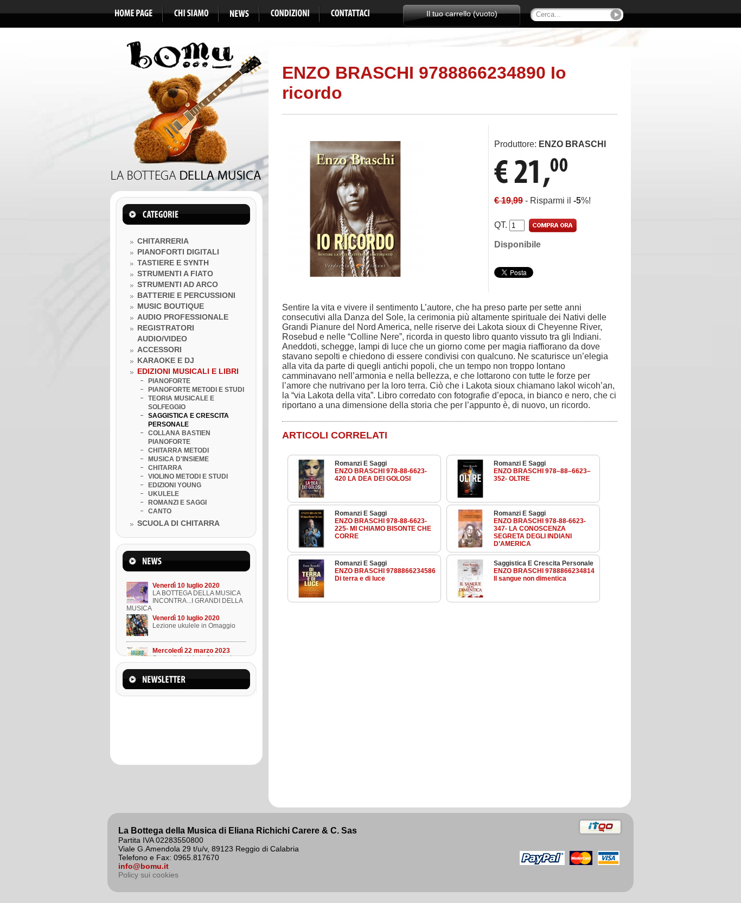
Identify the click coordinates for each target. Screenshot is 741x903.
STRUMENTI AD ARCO (177, 284)
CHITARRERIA (163, 241)
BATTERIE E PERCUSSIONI (186, 295)
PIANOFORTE (169, 381)
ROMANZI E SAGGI (177, 502)
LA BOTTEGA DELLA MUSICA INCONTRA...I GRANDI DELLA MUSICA (184, 600)
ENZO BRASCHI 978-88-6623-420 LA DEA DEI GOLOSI (381, 474)
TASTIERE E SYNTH (173, 262)
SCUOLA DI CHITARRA (178, 523)
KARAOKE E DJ (165, 360)
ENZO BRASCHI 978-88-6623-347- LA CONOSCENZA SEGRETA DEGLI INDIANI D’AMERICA (540, 532)
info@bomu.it (143, 866)
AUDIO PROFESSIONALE (182, 317)
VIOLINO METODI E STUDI (188, 476)
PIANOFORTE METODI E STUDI (196, 389)
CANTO (159, 511)
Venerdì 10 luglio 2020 (186, 585)
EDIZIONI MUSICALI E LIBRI (188, 371)
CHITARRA (165, 468)
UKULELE (163, 494)
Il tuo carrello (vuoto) (461, 13)
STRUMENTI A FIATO (175, 273)
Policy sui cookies (148, 874)
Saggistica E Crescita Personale (543, 563)
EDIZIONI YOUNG (174, 485)
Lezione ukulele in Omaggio (193, 625)
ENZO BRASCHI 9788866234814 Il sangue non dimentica (544, 574)
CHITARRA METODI (178, 450)
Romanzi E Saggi (361, 463)
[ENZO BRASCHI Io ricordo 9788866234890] (355, 273)
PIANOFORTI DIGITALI (178, 251)
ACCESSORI (159, 349)
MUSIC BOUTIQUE (170, 306)
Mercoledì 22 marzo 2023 (191, 650)
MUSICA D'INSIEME (178, 459)
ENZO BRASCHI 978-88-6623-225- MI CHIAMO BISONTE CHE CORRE (383, 528)
